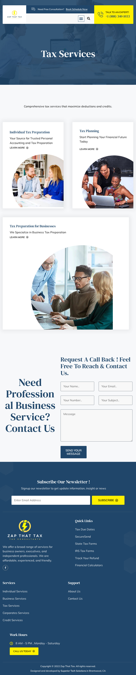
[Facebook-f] (5, 567)
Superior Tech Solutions (73, 670)
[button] (81, 19)
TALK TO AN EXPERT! (117, 12)
